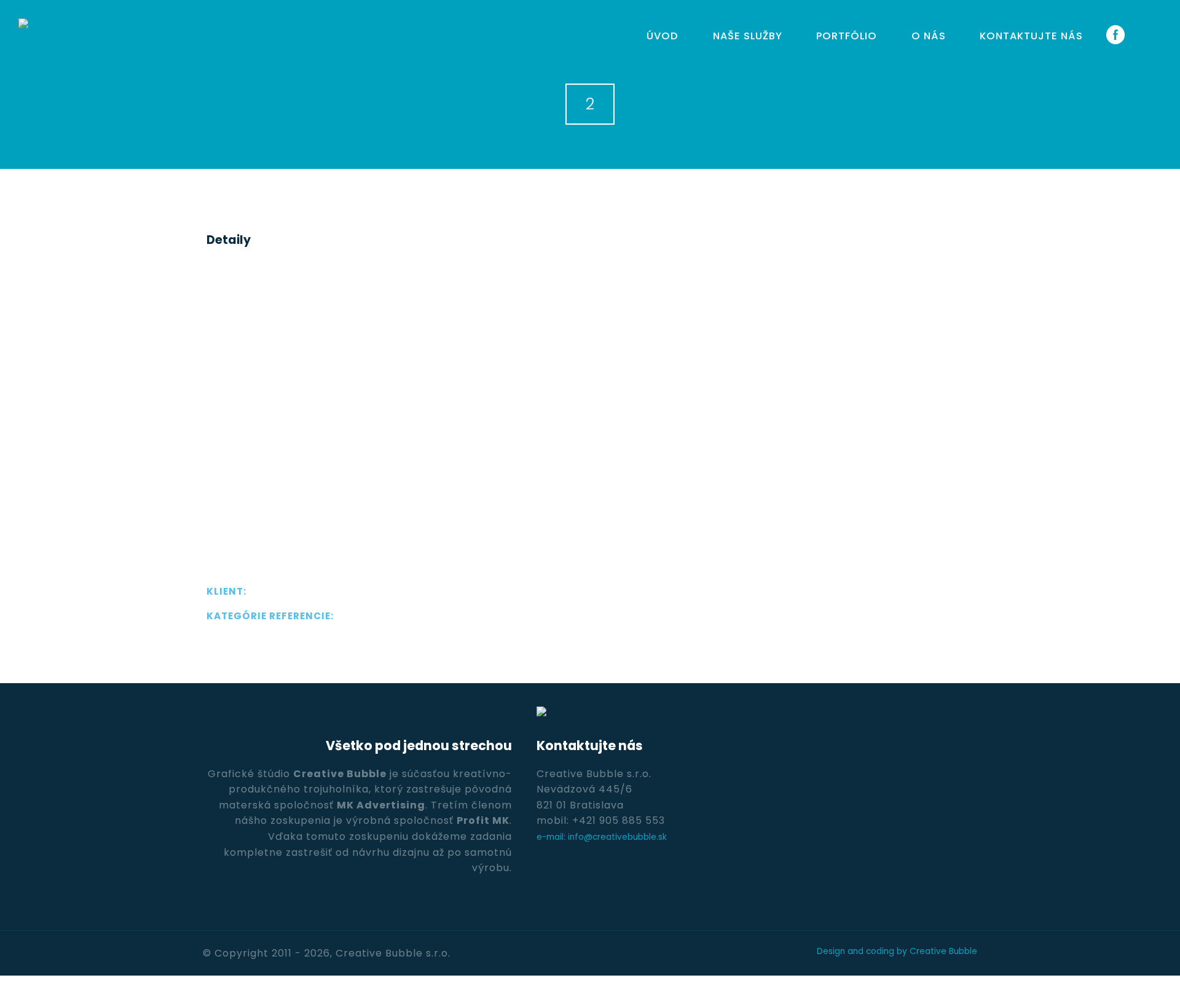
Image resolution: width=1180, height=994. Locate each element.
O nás (928, 36)
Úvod (662, 36)
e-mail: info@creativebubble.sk (602, 837)
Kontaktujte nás (1031, 36)
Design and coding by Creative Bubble (897, 951)
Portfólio (846, 36)
